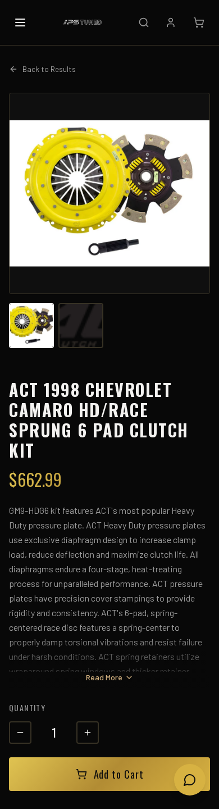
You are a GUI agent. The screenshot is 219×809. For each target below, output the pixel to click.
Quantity (27, 707)
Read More (104, 677)
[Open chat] (190, 780)
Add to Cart (119, 774)
